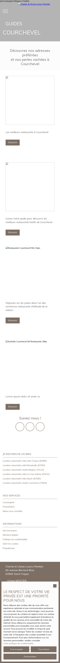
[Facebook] (30, 426)
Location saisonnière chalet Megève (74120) (23, 470)
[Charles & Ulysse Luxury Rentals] (37, 11)
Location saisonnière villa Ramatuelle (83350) (24, 465)
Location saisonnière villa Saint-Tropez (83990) (25, 461)
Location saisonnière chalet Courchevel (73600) (25, 483)
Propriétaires (9, 506)
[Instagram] (19, 426)
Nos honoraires (10, 530)
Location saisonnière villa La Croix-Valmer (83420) (26, 474)
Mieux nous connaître (12, 511)
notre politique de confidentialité (18, 643)
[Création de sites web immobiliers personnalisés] (22, 548)
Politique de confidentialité (15, 539)
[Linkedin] (40, 426)
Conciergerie (8, 502)
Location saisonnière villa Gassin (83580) (22, 478)
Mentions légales (10, 535)
